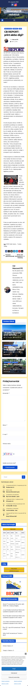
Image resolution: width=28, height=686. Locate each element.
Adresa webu (7, 443)
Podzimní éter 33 (10, 487)
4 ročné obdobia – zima (11, 510)
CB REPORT (15, 28)
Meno (5, 425)
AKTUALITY (14, 345)
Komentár (6, 393)
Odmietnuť (14, 673)
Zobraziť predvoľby (14, 677)
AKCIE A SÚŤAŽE (8, 28)
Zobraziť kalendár (5, 519)
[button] (25, 654)
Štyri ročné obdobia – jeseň (12, 496)
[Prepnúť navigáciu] (14, 20)
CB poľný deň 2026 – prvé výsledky (13, 334)
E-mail (5, 434)
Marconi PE (15, 39)
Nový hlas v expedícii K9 (13, 365)
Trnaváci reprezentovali (9, 255)
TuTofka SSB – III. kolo (11, 505)
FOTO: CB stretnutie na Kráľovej (19, 256)
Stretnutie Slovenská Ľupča (12, 492)
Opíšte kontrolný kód (9, 463)
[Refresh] (14, 453)
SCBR (20, 28)
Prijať (14, 668)
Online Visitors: (7, 646)
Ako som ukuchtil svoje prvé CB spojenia (14, 348)
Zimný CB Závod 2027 (11, 516)
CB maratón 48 (9, 501)
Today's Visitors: (8, 650)
